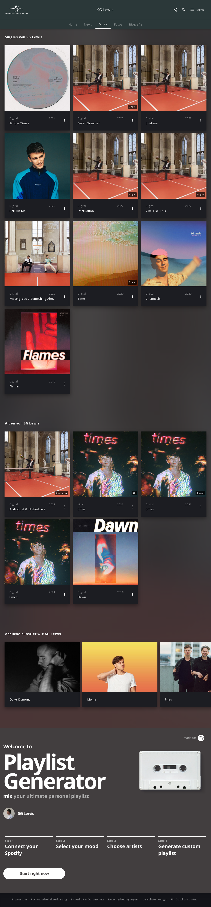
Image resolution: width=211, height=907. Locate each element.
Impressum (19, 899)
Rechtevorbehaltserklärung (49, 899)
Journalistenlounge (154, 899)
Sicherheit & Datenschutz (87, 899)
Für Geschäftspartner (185, 899)
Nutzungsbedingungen (123, 899)
